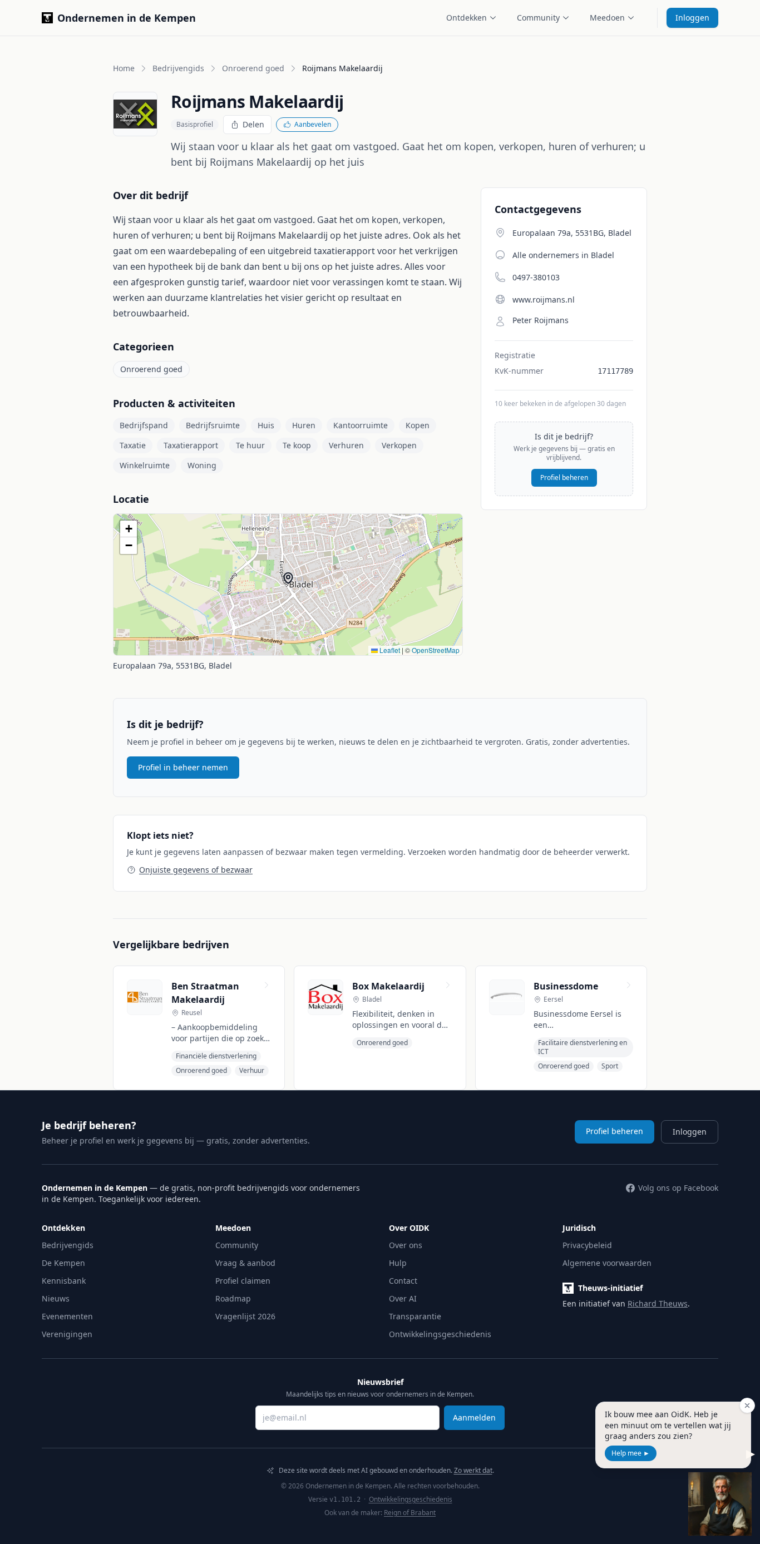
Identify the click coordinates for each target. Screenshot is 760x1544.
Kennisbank (64, 1280)
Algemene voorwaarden (607, 1263)
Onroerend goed (253, 68)
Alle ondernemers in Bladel (563, 255)
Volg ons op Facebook (678, 1187)
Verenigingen (67, 1334)
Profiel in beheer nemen (183, 767)
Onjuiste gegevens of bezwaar (196, 869)
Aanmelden (474, 1417)
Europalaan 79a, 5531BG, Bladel (172, 665)
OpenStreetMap (436, 650)
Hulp (398, 1263)
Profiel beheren (564, 477)
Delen (253, 124)
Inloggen (692, 17)
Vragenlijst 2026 (245, 1316)
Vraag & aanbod (245, 1263)
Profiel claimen (242, 1280)
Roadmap (233, 1298)
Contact (403, 1280)
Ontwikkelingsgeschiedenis (440, 1334)
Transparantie (415, 1316)
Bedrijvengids (178, 68)
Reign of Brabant (410, 1512)
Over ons (405, 1245)
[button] (288, 578)
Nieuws (56, 1298)
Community (538, 17)
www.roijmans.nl (543, 299)
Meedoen (607, 17)
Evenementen (67, 1316)
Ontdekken (466, 17)
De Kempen (63, 1263)
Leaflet (389, 650)
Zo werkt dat (473, 1470)
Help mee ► (630, 1453)
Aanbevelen (312, 124)
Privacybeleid (587, 1245)
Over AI (403, 1298)
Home (124, 68)
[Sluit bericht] (747, 1405)
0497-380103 (536, 277)
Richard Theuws (658, 1303)
